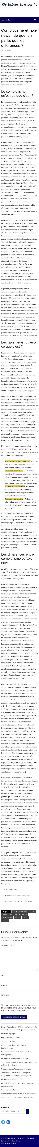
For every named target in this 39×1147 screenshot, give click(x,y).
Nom (3, 975)
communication (19, 912)
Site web (5, 995)
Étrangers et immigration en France (14, 1058)
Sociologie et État (8, 1041)
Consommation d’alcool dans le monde (16, 1069)
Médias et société (10, 890)
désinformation (20, 914)
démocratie (7, 914)
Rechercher (6, 1107)
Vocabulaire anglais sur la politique (17, 901)
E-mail (4, 985)
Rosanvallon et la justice (10, 1037)
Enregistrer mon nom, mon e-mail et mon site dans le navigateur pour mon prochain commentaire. (18, 1008)
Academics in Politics (8, 1143)
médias (17, 917)
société (5, 920)
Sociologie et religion (9, 1090)
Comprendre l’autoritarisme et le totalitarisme (18, 1094)
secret (25, 917)
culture (31, 912)
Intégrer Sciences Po (22, 4)
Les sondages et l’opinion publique (16, 896)
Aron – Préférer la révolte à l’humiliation (17, 1098)
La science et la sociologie (11, 1079)
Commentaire (8, 945)
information (7, 917)
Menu (7, 20)
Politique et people (8, 1034)
